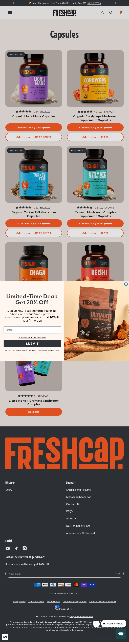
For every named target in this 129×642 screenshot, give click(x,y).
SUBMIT (32, 343)
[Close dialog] (126, 284)
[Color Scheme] (5, 637)
